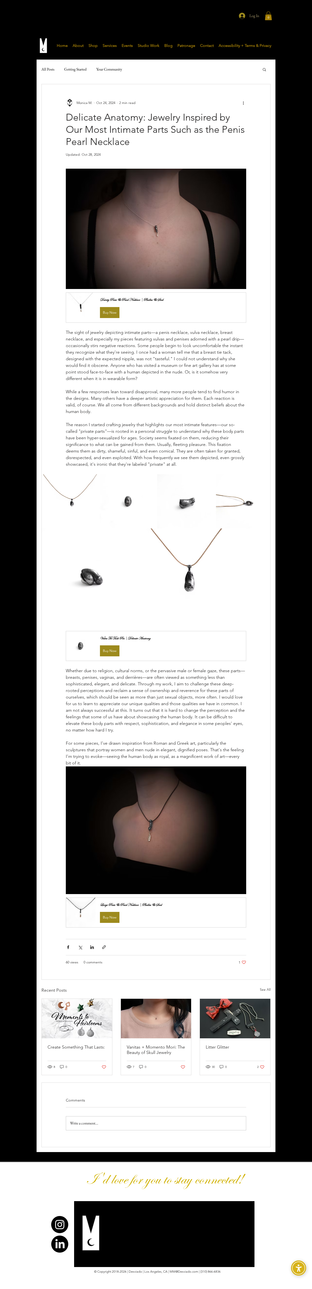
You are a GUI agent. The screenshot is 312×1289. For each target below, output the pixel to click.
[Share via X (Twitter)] (80, 947)
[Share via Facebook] (68, 947)
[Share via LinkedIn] (92, 947)
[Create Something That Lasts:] (77, 1018)
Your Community (109, 69)
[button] (268, 15)
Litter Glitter (217, 1047)
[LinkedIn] (59, 1244)
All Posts (47, 69)
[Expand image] (93, 480)
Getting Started (75, 69)
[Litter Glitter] (235, 1018)
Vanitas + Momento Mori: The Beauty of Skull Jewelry (156, 1049)
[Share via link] (104, 947)
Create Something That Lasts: (76, 1047)
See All (265, 989)
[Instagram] (59, 1224)
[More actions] (243, 103)
